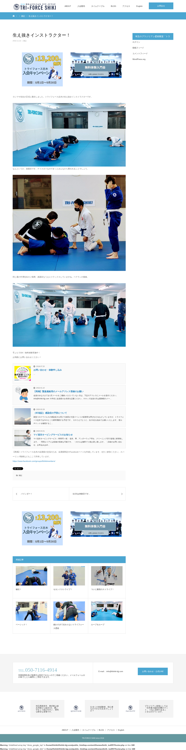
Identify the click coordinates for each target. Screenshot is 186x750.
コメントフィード (140, 53)
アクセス (126, 6)
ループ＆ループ (97, 624)
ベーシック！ (21, 624)
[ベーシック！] (31, 611)
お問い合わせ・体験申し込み (47, 370)
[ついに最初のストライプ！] (107, 575)
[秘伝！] (31, 575)
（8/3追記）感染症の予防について (50, 413)
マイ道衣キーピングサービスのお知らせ (53, 435)
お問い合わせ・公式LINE (153, 671)
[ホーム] (14, 16)
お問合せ (161, 6)
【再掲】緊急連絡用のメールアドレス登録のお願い (58, 391)
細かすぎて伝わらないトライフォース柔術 (68, 626)
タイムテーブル (98, 6)
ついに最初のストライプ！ (102, 589)
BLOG (113, 6)
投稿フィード (138, 48)
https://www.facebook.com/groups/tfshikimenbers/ (34, 461)
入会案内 (81, 6)
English (139, 6)
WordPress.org (138, 59)
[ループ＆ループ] (107, 611)
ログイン (136, 42)
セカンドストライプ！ (62, 589)
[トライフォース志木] (35, 6)
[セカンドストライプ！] (69, 575)
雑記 (25, 41)
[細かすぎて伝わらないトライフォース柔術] (69, 611)
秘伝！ (19, 589)
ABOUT (68, 6)
